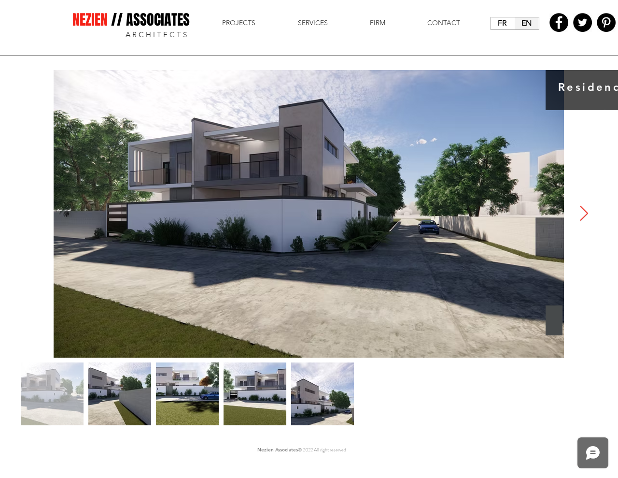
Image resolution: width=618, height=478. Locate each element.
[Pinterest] (606, 22)
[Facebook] (558, 22)
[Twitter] (582, 22)
